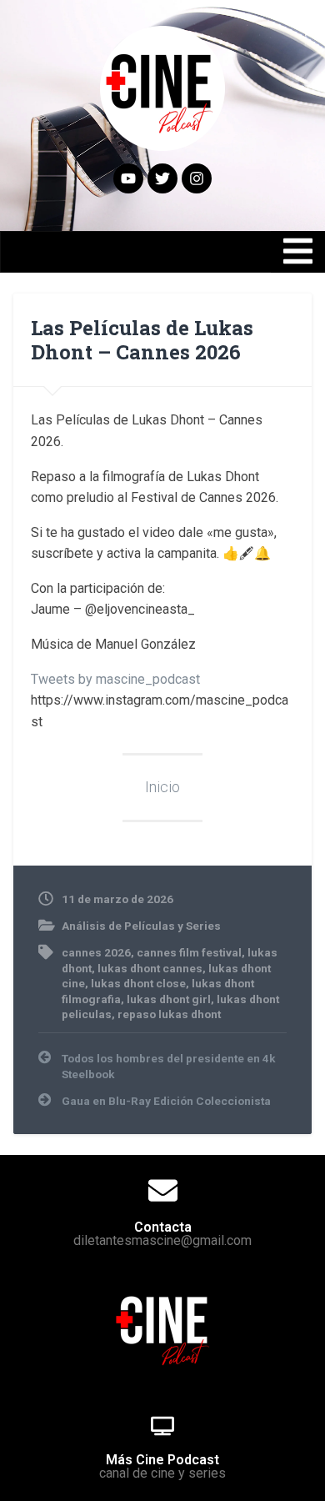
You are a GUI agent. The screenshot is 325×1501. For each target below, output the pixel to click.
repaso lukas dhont (169, 1014)
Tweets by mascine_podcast (115, 679)
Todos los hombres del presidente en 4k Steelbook (169, 1066)
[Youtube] (128, 178)
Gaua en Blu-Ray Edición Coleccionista (166, 1100)
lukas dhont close (138, 983)
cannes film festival (189, 952)
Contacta (163, 1227)
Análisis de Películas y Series (141, 925)
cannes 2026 (96, 952)
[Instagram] (197, 178)
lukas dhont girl (169, 999)
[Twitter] (163, 178)
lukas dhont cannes (150, 968)
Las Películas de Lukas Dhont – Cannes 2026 (142, 339)
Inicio (162, 787)
